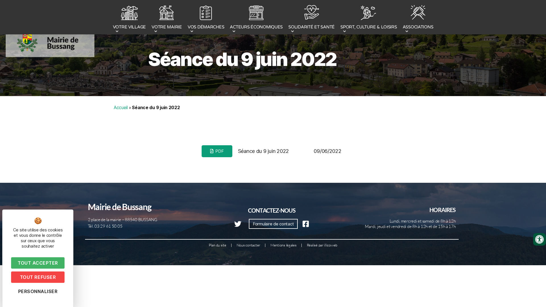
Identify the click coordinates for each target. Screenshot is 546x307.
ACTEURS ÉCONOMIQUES (256, 27)
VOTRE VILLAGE (129, 27)
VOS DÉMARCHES (206, 27)
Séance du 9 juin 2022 (242, 59)
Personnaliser (38, 291)
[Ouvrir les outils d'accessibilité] (539, 239)
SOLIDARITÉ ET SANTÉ (311, 27)
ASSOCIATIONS (418, 27)
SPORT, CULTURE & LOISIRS (368, 27)
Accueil (121, 107)
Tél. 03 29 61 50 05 (105, 226)
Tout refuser (38, 277)
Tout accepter (38, 263)
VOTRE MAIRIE (167, 27)
